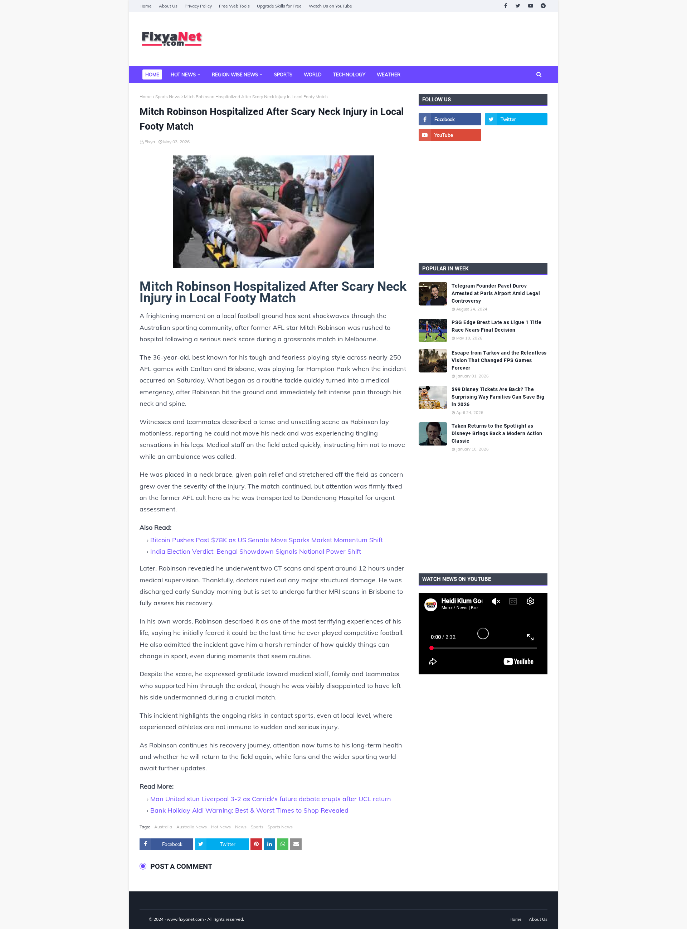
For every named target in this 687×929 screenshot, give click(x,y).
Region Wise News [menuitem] (235, 74)
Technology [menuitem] (349, 74)
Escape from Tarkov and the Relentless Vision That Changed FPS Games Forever (499, 360)
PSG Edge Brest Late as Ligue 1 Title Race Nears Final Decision (496, 326)
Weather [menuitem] (388, 74)
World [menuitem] (313, 74)
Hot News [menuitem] (183, 74)
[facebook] (505, 5)
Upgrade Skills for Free (279, 6)
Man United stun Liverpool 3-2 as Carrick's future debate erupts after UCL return (270, 799)
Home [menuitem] (152, 74)
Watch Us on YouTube (330, 6)
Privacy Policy (198, 6)
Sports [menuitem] (283, 74)
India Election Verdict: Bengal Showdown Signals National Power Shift (255, 551)
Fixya (150, 141)
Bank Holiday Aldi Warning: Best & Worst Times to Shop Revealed (249, 810)
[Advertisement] (417, 39)
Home (146, 6)
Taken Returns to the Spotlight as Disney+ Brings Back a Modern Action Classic (497, 433)
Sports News (167, 96)
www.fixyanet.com (185, 919)
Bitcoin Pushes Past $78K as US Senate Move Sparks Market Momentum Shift (266, 540)
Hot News (221, 826)
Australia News (191, 826)
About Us (168, 6)
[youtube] (530, 5)
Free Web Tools (234, 6)
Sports (257, 826)
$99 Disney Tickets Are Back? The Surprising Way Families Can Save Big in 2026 (498, 396)
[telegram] (543, 5)
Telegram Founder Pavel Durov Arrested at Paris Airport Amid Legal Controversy (496, 293)
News (241, 826)
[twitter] (517, 5)
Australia (163, 826)
